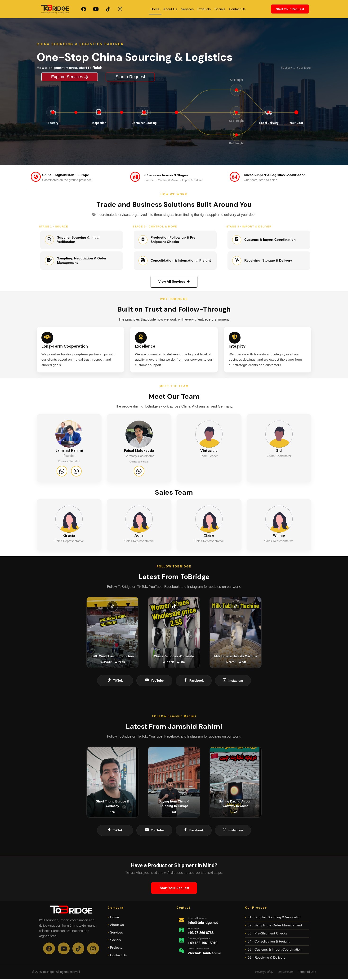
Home (155, 9)
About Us (170, 9)
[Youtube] (96, 9)
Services (187, 9)
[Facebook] (84, 9)
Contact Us (237, 9)
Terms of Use (307, 972)
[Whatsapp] (62, 471)
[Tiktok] (108, 9)
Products (204, 9)
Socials (219, 9)
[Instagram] (120, 9)
